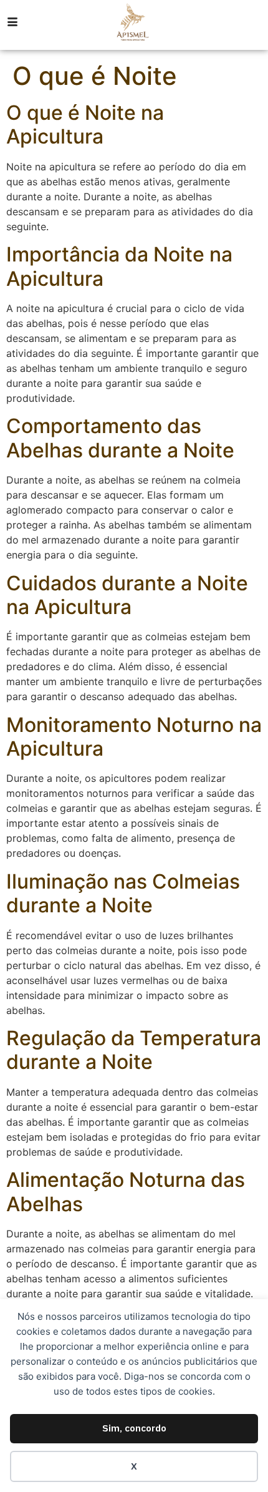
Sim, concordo (134, 1428)
